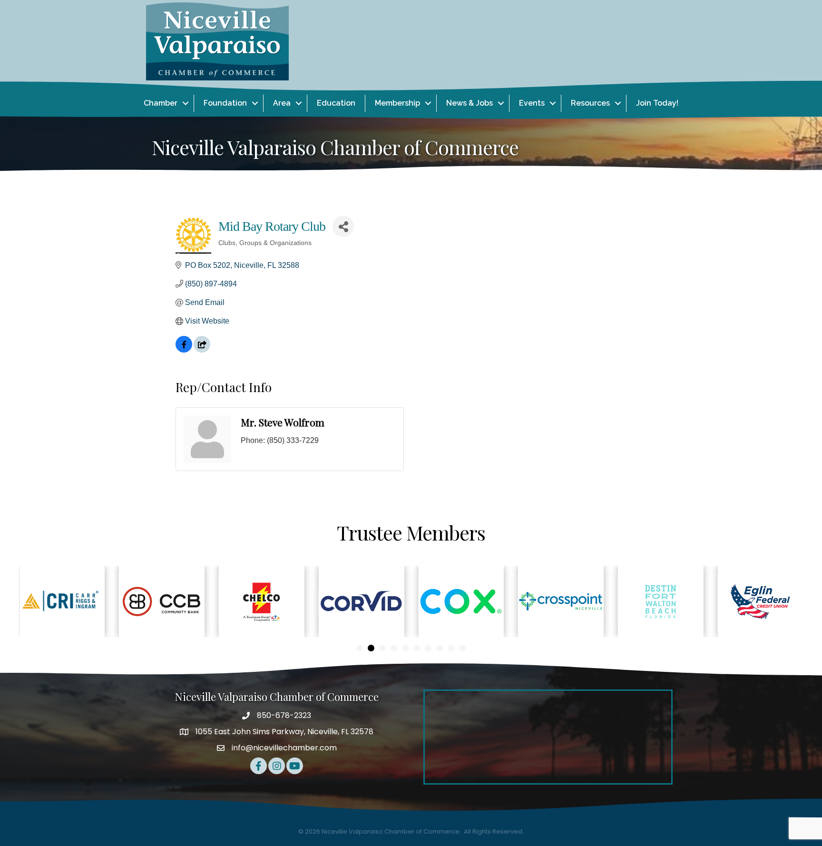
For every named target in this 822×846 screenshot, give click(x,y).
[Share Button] (343, 226)
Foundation (225, 103)
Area (282, 103)
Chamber (160, 103)
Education (336, 103)
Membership (397, 103)
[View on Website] (202, 350)
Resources (590, 103)
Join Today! (657, 103)
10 (462, 648)
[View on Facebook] (184, 350)
